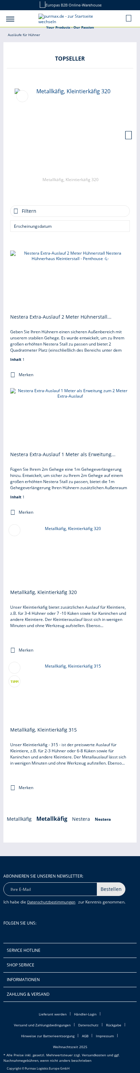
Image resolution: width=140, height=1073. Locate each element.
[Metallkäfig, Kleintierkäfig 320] (70, 131)
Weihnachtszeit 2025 (70, 1046)
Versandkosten (94, 1055)
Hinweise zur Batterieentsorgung (47, 1036)
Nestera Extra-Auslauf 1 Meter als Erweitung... (63, 454)
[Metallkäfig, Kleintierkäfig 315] (70, 694)
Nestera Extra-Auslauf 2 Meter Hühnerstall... (60, 317)
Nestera (81, 819)
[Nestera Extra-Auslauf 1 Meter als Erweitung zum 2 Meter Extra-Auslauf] (70, 418)
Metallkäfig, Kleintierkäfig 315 (43, 729)
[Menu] (10, 18)
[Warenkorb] (129, 18)
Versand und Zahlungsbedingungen (42, 1025)
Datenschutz (88, 1025)
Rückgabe (113, 1025)
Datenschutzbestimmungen (51, 901)
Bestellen (111, 889)
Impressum (105, 1036)
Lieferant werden (53, 1014)
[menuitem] (10, 18)
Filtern (29, 211)
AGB (85, 1036)
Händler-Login (85, 1014)
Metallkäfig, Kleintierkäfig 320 (70, 179)
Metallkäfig (20, 819)
